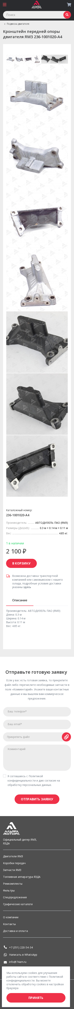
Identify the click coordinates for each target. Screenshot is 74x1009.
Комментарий (16, 749)
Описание (19, 600)
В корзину (21, 563)
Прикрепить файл (18, 737)
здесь (27, 587)
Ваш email (15, 724)
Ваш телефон (17, 711)
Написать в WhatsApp (23, 954)
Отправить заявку (37, 799)
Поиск (67, 15)
